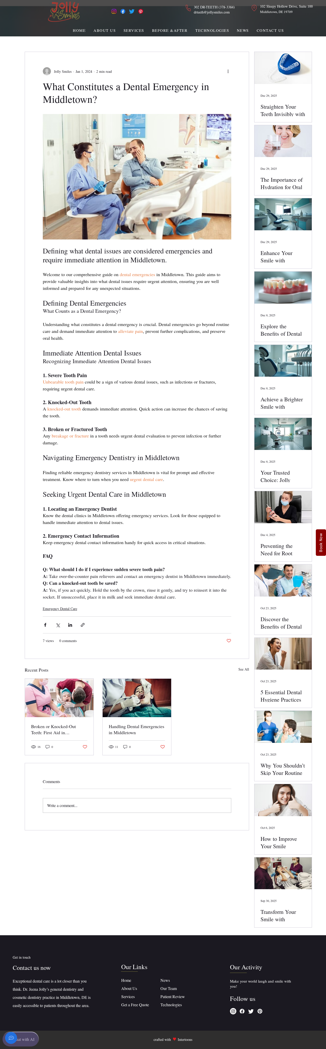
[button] (134, 30)
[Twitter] (132, 11)
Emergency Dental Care (60, 608)
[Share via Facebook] (45, 624)
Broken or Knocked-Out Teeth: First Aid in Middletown (53, 729)
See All (243, 669)
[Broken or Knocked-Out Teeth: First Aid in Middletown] (59, 698)
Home (126, 980)
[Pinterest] (141, 11)
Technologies (171, 1004)
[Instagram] (114, 11)
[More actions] (228, 71)
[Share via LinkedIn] (70, 624)
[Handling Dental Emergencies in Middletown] (137, 698)
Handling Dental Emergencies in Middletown (136, 729)
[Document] (11, 1038)
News (165, 980)
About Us (129, 988)
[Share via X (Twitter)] (57, 624)
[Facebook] (123, 11)
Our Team (169, 988)
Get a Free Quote (135, 1004)
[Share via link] (82, 624)
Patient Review (172, 996)
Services (128, 996)
